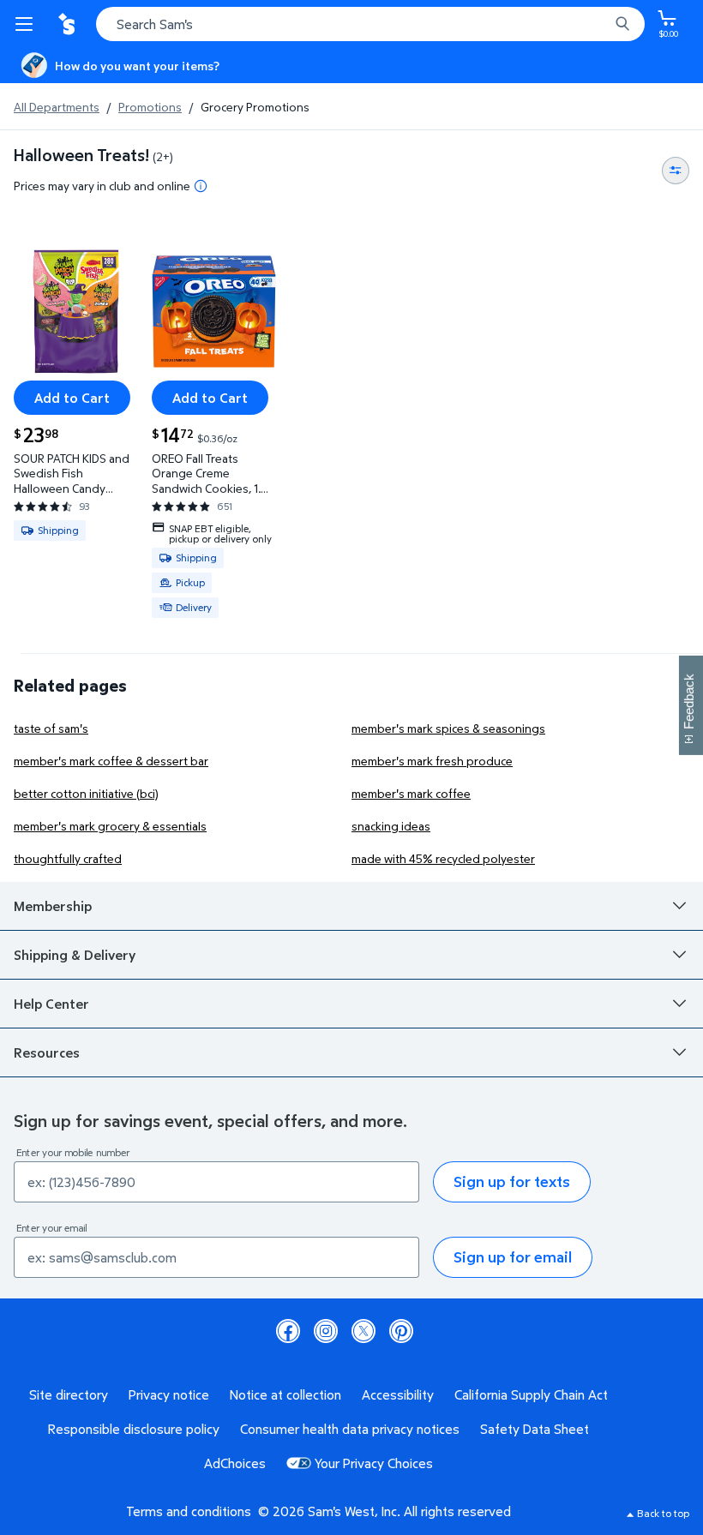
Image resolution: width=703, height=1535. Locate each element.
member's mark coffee (411, 793)
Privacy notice (169, 1394)
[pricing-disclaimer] (200, 186)
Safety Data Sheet (534, 1428)
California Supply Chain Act (531, 1394)
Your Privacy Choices (374, 1463)
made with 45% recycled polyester (443, 858)
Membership (53, 905)
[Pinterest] (401, 1331)
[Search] (622, 24)
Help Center (51, 1003)
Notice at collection (285, 1394)
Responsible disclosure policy (133, 1428)
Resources (47, 1052)
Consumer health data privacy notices (350, 1428)
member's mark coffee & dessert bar (111, 761)
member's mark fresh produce (432, 761)
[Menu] (27, 24)
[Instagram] (325, 1331)
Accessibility (398, 1394)
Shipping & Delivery (74, 954)
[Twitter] (363, 1331)
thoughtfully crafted (68, 858)
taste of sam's (51, 728)
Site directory (68, 1394)
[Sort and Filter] (675, 170)
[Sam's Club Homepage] (68, 24)
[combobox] (370, 24)
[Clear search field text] (600, 24)
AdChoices (235, 1463)
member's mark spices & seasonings (448, 728)
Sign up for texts (512, 1181)
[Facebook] (288, 1331)
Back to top (663, 1513)
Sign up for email (513, 1257)
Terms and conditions (188, 1511)
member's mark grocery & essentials (110, 826)
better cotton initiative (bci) (86, 793)
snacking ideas (391, 826)
